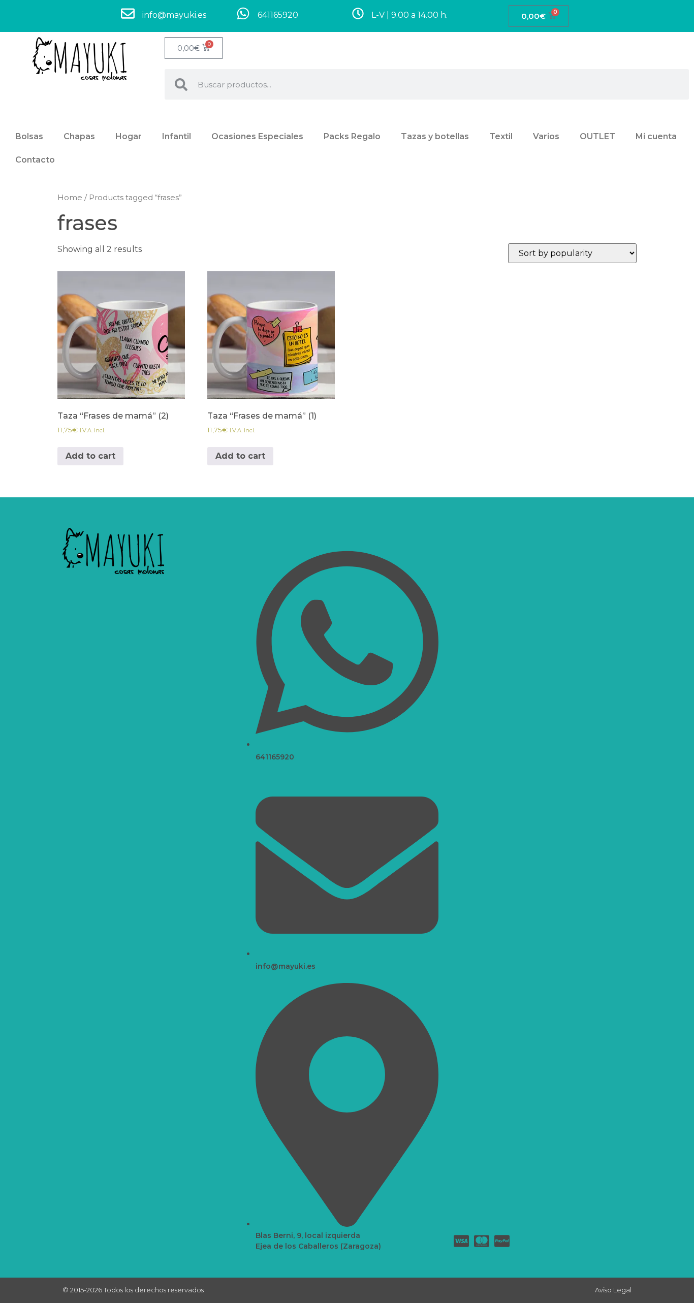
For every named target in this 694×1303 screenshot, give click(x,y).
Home (69, 197)
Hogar (128, 136)
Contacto (35, 160)
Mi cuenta (656, 136)
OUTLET (597, 136)
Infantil (176, 136)
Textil (501, 136)
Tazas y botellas (435, 136)
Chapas (79, 136)
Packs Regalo (352, 136)
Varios (546, 136)
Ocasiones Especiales (257, 136)
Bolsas (29, 136)
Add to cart (90, 456)
